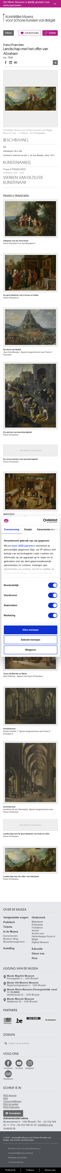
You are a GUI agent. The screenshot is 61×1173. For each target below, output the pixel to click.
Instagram (29, 1068)
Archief (35, 930)
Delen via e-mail (15, 62)
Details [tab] (28, 529)
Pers (34, 958)
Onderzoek (38, 917)
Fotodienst (37, 927)
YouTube (19, 1068)
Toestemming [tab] (11, 529)
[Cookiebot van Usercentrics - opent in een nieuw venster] (43, 521)
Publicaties (37, 924)
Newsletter (15, 1113)
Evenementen (10, 935)
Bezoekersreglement (14, 941)
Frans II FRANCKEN (14, 171)
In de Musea (10, 931)
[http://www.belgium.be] (19, 1020)
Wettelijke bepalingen (17, 1157)
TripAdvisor (8, 1078)
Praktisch (9, 922)
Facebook (8, 1068)
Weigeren (30, 649)
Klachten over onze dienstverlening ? (24, 1148)
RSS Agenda (9, 1095)
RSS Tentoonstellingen (12, 1100)
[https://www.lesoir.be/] (34, 1018)
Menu (8, 33)
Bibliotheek (37, 921)
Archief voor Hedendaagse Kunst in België (43, 936)
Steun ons (38, 953)
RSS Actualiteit (10, 1104)
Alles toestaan (30, 629)
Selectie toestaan (30, 639)
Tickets (52, 33)
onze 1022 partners (23, 545)
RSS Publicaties (11, 1107)
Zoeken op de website (5, 1043)
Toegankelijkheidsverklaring (20, 1152)
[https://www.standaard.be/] (50, 1020)
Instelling (8, 948)
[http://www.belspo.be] (7, 1020)
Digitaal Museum (40, 942)
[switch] (52, 595)
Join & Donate (32, 33)
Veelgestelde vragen (15, 917)
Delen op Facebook (5, 62)
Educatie (37, 949)
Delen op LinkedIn (10, 62)
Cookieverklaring (15, 1161)
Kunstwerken (55, 62)
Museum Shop (10, 938)
